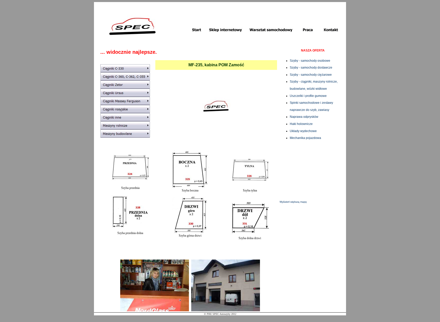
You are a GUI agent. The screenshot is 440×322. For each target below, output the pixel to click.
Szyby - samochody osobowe (310, 60)
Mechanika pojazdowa (305, 138)
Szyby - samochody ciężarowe (311, 74)
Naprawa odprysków (304, 117)
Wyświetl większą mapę (293, 201)
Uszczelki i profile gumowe (308, 96)
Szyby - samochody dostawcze (311, 67)
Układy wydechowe (303, 131)
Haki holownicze (301, 124)
